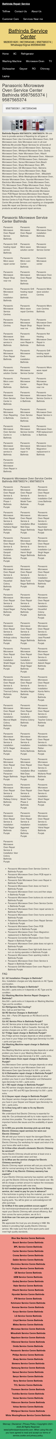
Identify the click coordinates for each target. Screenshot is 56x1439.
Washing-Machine (11, 61)
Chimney (45, 68)
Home (5, 53)
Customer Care (10, 19)
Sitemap (6, 1423)
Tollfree (6, 11)
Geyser (23, 68)
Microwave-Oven (35, 61)
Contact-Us (21, 11)
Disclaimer (16, 1423)
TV (50, 61)
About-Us (36, 11)
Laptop (5, 76)
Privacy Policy (29, 1423)
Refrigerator (27, 53)
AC (14, 53)
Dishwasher (8, 68)
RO (34, 68)
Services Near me (33, 19)
